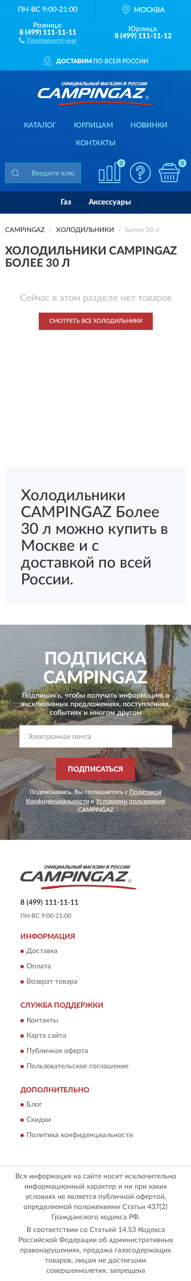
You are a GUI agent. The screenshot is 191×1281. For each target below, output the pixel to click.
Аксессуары (110, 202)
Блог (34, 1105)
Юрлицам (93, 125)
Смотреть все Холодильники (95, 321)
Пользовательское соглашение (77, 1066)
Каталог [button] (40, 125)
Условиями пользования (130, 801)
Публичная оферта (57, 1051)
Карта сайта (46, 1035)
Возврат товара (51, 982)
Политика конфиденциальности (79, 1135)
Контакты (96, 143)
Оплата (38, 966)
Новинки (149, 125)
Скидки (38, 1120)
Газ (66, 202)
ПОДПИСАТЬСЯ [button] (95, 769)
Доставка (42, 951)
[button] (47, 40)
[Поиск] (15, 173)
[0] (169, 172)
